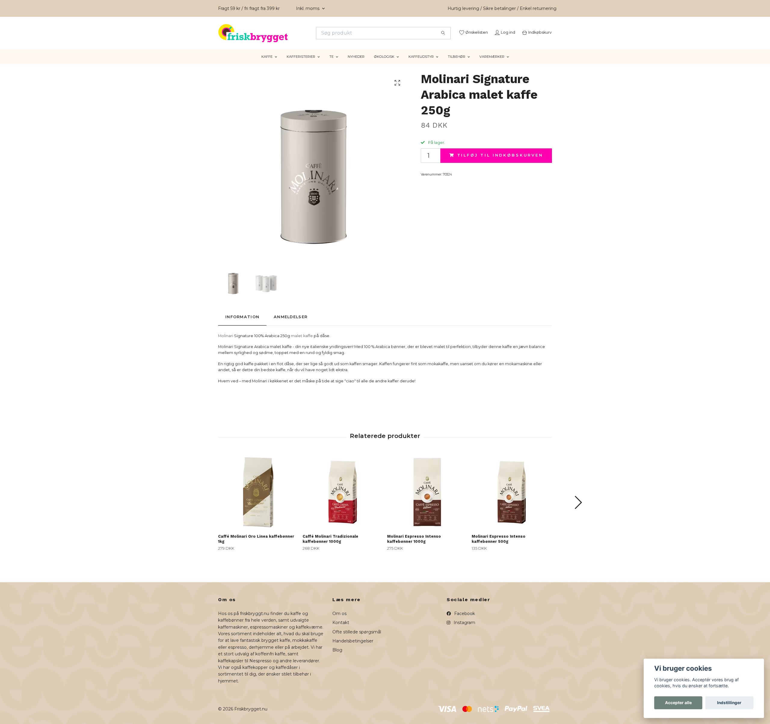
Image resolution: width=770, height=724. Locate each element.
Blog (337, 657)
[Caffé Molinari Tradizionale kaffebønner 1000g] (343, 499)
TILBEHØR (456, 64)
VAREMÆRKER (491, 64)
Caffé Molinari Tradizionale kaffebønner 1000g (330, 546)
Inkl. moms (308, 8)
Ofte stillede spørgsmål (356, 639)
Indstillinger (729, 702)
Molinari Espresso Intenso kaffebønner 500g (498, 546)
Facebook (464, 621)
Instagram (463, 630)
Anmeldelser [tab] (290, 324)
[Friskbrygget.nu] (301, 33)
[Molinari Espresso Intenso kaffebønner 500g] (512, 499)
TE (331, 64)
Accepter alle (678, 702)
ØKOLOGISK (384, 64)
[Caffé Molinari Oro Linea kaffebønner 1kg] (258, 499)
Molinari (225, 343)
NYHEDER (356, 64)
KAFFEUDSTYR (421, 64)
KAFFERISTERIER (301, 64)
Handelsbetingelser (352, 648)
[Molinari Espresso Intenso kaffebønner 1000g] (427, 499)
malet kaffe (302, 343)
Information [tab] (242, 324)
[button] (578, 510)
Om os (339, 621)
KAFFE (267, 64)
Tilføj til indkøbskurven (500, 162)
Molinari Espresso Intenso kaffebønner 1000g (414, 546)
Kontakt (340, 630)
